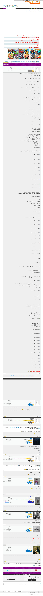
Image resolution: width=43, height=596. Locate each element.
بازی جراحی (34, 61)
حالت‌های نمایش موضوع (6, 64)
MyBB (32, 594)
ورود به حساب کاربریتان (11, 579)
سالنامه (7, 6)
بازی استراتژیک (14, 61)
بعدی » (34, 62)
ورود (33, 8)
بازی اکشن (18, 61)
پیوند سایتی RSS (28, 592)
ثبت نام (30, 8)
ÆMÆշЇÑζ (21, 73)
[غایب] (31, 400)
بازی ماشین (6, 61)
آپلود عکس (10, 5)
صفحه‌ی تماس (38, 591)
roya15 (21, 446)
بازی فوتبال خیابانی (29, 61)
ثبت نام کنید (17, 427)
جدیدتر (36, 563)
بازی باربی (11, 6)
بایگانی (32, 592)
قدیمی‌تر (38, 563)
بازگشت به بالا (35, 592)
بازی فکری (10, 61)
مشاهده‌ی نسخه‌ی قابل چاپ (36, 583)
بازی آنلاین (14, 5)
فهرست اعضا (5, 5)
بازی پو (38, 61)
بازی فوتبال (15, 6)
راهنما (4, 6)
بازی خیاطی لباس (23, 61)
